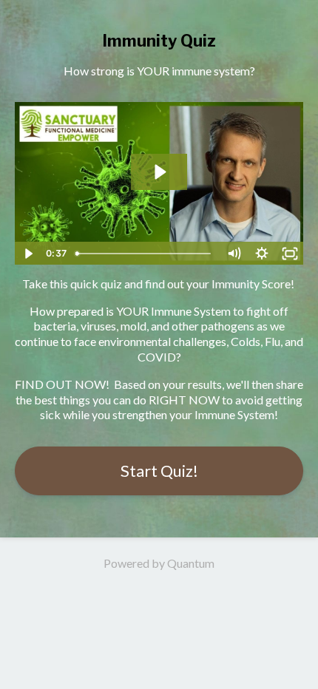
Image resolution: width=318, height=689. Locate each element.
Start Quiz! (159, 471)
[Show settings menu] (262, 253)
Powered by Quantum (159, 563)
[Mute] (234, 253)
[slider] (145, 253)
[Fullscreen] (290, 253)
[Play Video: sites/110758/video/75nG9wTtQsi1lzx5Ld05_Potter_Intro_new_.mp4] (159, 172)
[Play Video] (28, 253)
